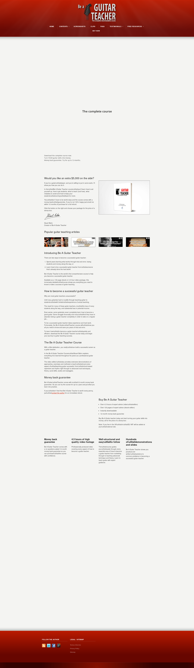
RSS (44, 645)
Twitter (49, 645)
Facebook (53, 645)
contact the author (58, 393)
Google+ (58, 645)
